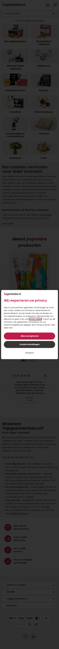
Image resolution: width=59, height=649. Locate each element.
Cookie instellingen (29, 344)
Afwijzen (29, 352)
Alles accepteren (30, 336)
